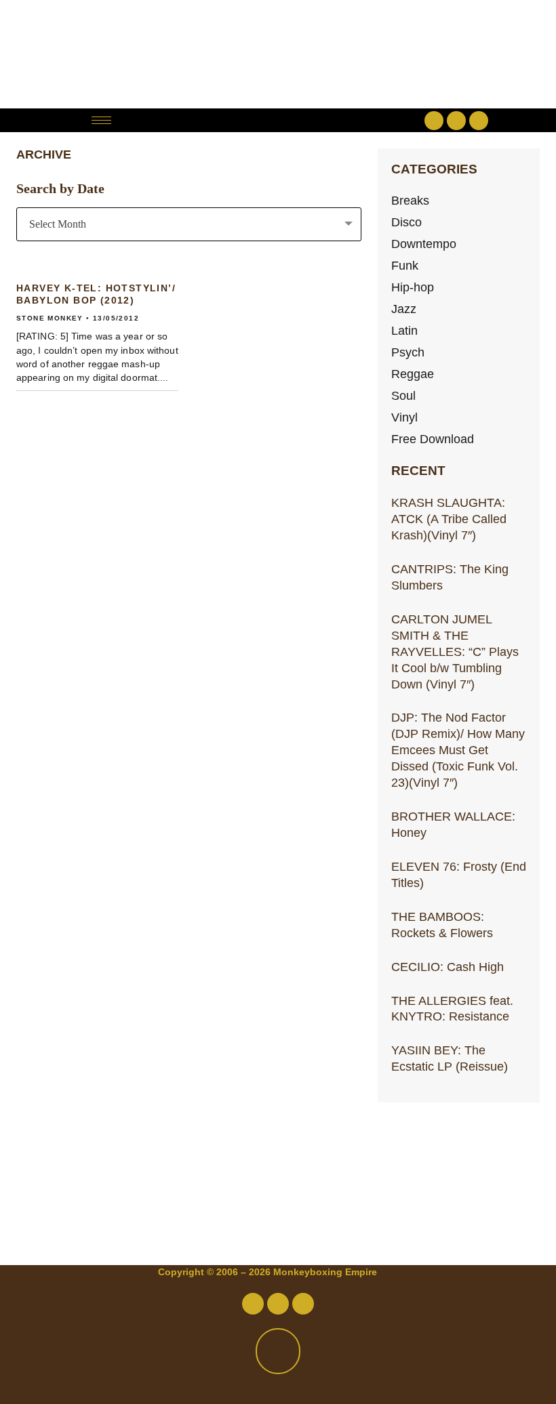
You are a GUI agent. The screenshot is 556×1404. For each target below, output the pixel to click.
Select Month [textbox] (57, 224)
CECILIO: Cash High (447, 966)
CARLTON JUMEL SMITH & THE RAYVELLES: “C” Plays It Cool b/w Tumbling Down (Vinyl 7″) (455, 651)
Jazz (403, 309)
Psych (407, 352)
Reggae (412, 374)
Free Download (432, 439)
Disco (406, 222)
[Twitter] (456, 120)
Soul (403, 395)
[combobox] (188, 224)
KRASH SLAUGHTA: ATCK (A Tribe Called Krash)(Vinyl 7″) (449, 518)
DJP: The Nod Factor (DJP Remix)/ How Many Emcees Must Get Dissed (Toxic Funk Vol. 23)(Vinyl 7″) (458, 749)
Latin (404, 330)
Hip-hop (412, 287)
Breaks (410, 200)
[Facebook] (433, 120)
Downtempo (423, 243)
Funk (404, 265)
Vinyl (404, 417)
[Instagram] (478, 120)
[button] (278, 120)
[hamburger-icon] (101, 120)
